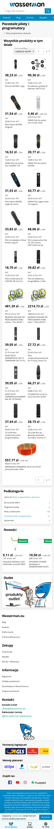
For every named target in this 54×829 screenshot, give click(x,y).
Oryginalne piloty (11, 507)
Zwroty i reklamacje (10, 661)
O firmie (30, 17)
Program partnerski (10, 691)
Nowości (7, 17)
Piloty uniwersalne (12, 511)
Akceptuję (45, 817)
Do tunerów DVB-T (12, 502)
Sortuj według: (21, 48)
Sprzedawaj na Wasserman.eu (15, 686)
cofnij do (22, 497)
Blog (18, 17)
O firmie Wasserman (11, 637)
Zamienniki (9, 520)
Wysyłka (43, 17)
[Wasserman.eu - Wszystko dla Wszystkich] (27, 4)
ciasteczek (17, 815)
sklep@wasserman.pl (13, 708)
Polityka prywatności (11, 681)
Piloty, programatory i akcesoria (18, 33)
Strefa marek (7, 632)
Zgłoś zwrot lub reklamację (16, 716)
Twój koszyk (7, 651)
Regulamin (6, 676)
